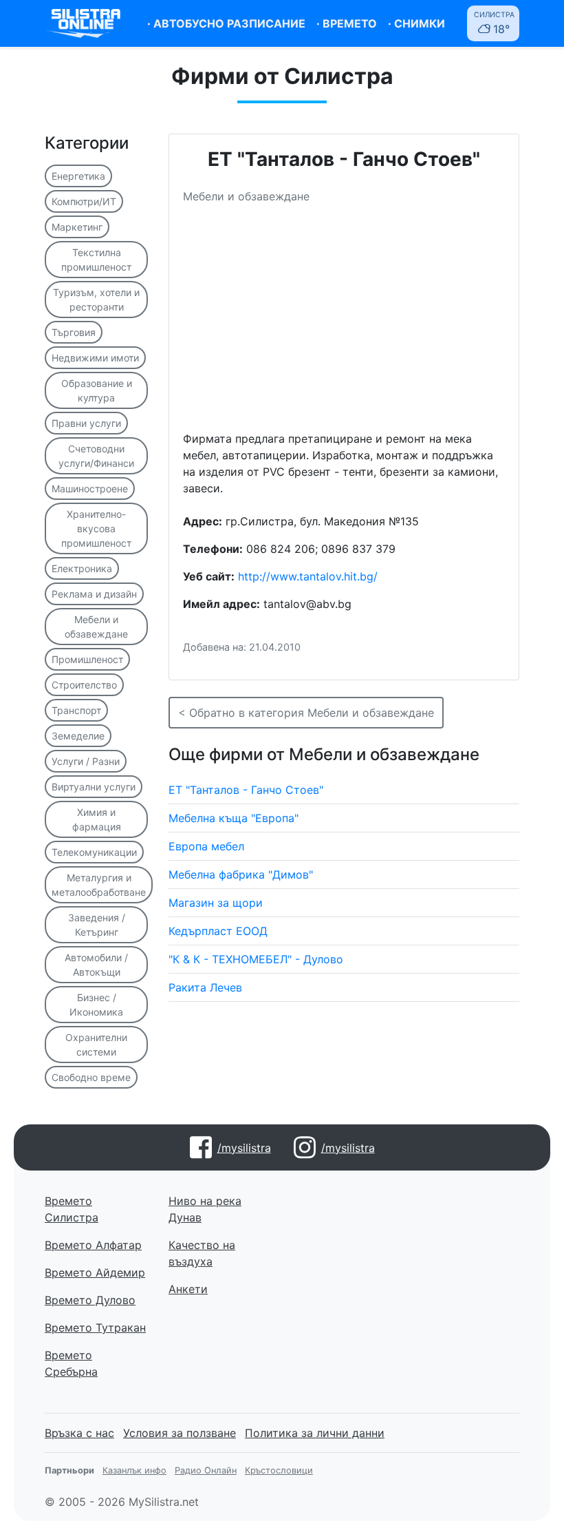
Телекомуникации (94, 852)
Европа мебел (206, 846)
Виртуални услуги (93, 787)
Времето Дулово (90, 1300)
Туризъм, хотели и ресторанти (96, 299)
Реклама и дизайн (94, 594)
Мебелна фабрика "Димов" (241, 874)
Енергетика (78, 176)
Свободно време (91, 1077)
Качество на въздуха (202, 1253)
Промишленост (87, 659)
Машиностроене (90, 488)
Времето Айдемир (95, 1272)
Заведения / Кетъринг (96, 925)
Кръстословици (279, 1470)
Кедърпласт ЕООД (218, 931)
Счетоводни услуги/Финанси (96, 456)
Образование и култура (96, 390)
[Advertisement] (344, 323)
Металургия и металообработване (99, 885)
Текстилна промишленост (96, 259)
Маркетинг (77, 227)
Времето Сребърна (71, 1363)
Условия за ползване (179, 1433)
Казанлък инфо (134, 1470)
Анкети (188, 1289)
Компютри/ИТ (84, 201)
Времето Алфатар (93, 1245)
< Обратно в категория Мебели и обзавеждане (306, 713)
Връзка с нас (79, 1433)
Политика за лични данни (314, 1433)
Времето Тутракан (95, 1327)
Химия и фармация (96, 819)
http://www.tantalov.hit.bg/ (308, 576)
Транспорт (76, 710)
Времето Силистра (71, 1209)
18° (494, 23)
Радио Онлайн (206, 1470)
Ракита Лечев (205, 987)
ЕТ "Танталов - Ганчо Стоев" (246, 790)
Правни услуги (86, 423)
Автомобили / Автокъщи (96, 965)
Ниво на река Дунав (205, 1209)
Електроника (82, 568)
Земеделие (78, 736)
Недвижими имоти (95, 358)
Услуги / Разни (86, 761)
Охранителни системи (96, 1044)
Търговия (74, 332)
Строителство (84, 685)
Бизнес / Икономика (96, 1005)
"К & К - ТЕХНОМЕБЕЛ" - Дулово (256, 959)
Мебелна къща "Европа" (234, 818)
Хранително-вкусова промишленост (96, 528)
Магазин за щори (216, 903)
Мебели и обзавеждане (96, 626)
